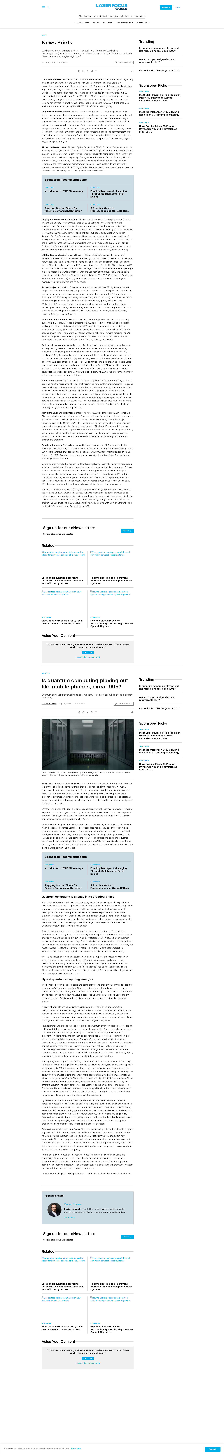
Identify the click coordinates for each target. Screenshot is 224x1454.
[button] (43, 7)
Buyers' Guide (143, 23)
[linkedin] (83, 71)
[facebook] (79, 71)
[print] (132, 71)
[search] (48, 7)
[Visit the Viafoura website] (127, 654)
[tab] (48, 643)
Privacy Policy (76, 1448)
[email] (96, 71)
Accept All (212, 1449)
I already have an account (87, 673)
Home (44, 35)
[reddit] (92, 71)
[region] (88, 649)
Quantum (107, 23)
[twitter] (87, 71)
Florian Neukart (49, 719)
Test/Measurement (124, 23)
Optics (96, 23)
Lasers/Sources (81, 23)
